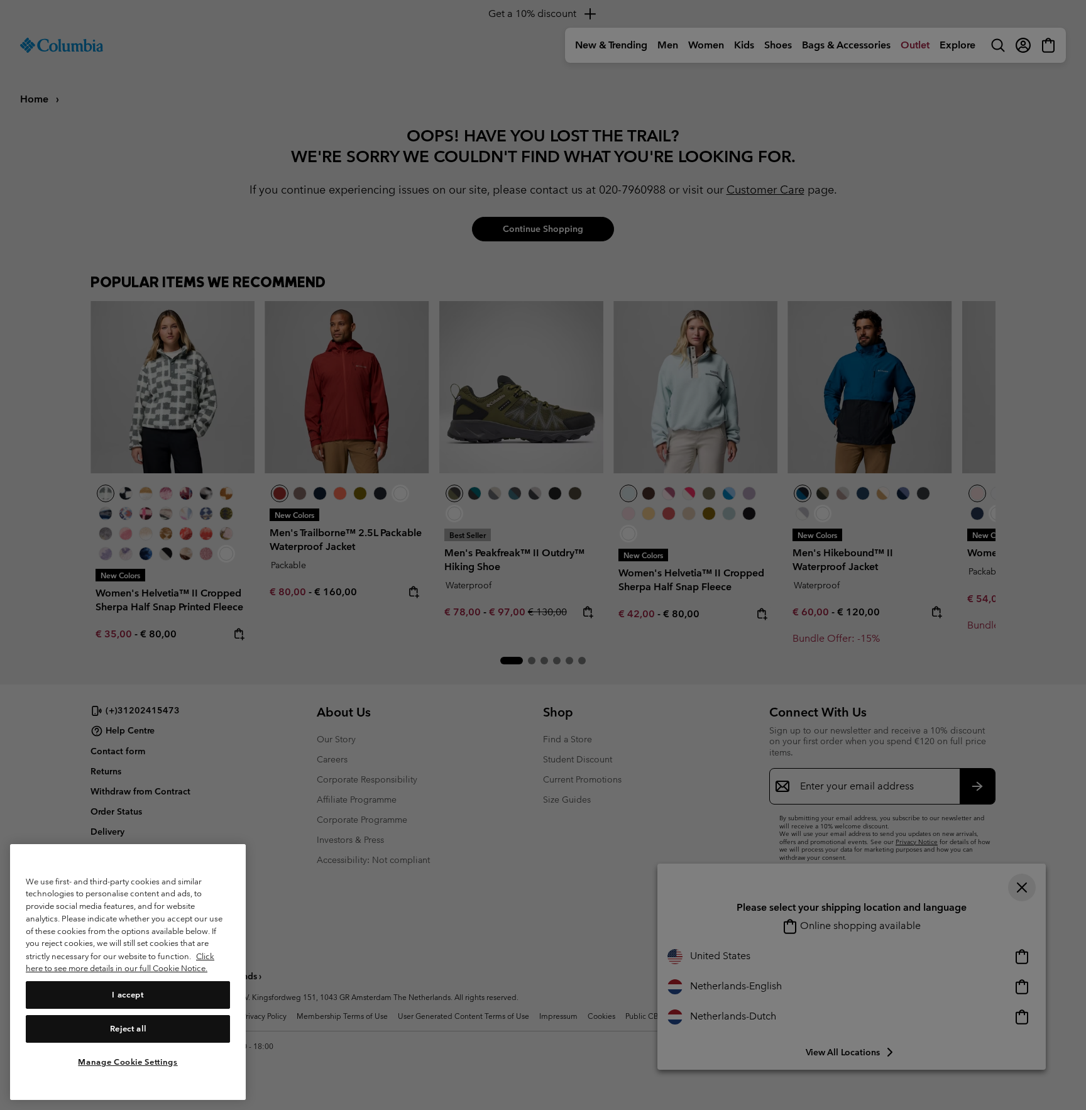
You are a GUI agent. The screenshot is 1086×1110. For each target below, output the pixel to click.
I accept (127, 994)
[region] (128, 972)
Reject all (128, 1028)
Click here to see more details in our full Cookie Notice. (120, 962)
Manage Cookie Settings (127, 1061)
